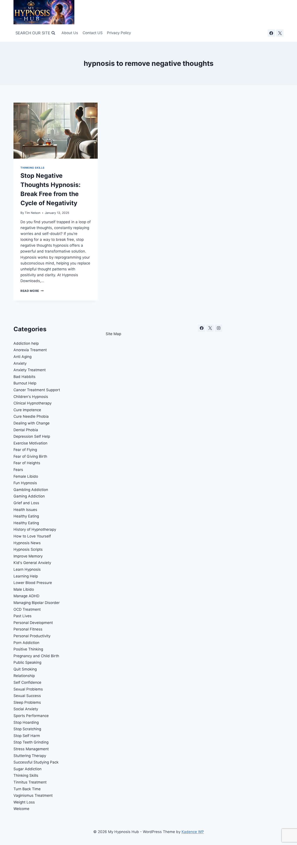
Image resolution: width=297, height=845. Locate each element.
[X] (280, 33)
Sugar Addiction (27, 769)
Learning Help (25, 576)
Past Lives (22, 616)
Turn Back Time (27, 789)
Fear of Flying (25, 449)
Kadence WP (193, 832)
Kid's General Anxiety (32, 563)
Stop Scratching (27, 729)
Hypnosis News (27, 543)
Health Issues (25, 509)
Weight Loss (24, 802)
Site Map (113, 334)
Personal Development (33, 622)
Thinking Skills (32, 167)
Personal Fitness (27, 629)
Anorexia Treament (30, 350)
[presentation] (55, 131)
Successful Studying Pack (35, 762)
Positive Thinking (28, 649)
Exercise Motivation (30, 443)
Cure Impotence (27, 410)
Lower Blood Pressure (32, 583)
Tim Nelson (32, 213)
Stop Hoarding (26, 722)
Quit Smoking (25, 669)
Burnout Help (24, 383)
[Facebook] (271, 33)
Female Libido (25, 476)
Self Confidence (27, 682)
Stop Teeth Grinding (30, 742)
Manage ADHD (26, 596)
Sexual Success (27, 696)
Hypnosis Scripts (28, 549)
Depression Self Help (31, 436)
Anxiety (20, 363)
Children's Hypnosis (30, 396)
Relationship (24, 676)
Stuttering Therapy (29, 756)
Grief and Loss (26, 503)
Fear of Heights (26, 463)
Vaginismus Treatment (33, 795)
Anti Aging (22, 356)
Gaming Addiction (29, 496)
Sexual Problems (28, 689)
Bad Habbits (24, 376)
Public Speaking (27, 662)
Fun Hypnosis (25, 483)
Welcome (21, 809)
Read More (32, 291)
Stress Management (31, 749)
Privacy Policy (119, 33)
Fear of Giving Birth (30, 456)
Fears (18, 469)
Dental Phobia (25, 430)
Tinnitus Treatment (30, 782)
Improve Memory (28, 556)
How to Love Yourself (32, 536)
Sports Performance (31, 716)
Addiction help (26, 343)
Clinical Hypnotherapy (32, 403)
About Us (70, 33)
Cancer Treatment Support (36, 390)
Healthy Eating (26, 516)
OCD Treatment (27, 609)
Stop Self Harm (26, 736)
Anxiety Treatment (29, 370)
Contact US (93, 33)
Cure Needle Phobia (31, 416)
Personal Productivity (31, 636)
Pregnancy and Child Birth (36, 656)
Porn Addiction (26, 642)
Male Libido (23, 589)
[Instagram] (218, 328)
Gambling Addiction (30, 489)
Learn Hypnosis (27, 569)
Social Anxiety (25, 709)
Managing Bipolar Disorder (36, 602)
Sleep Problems (27, 702)
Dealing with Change (31, 423)
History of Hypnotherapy (34, 529)
